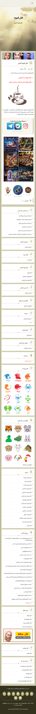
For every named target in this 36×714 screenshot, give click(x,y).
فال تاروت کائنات (27, 485)
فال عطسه (29, 653)
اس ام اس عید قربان (26, 227)
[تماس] (13, 694)
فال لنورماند (28, 673)
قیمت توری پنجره (27, 558)
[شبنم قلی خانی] (7, 56)
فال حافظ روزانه (27, 619)
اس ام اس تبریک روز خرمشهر (24, 230)
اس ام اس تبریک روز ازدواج (25, 223)
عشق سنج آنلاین (27, 348)
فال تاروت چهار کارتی (26, 496)
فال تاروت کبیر (27, 481)
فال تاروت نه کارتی (27, 507)
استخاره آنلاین (28, 247)
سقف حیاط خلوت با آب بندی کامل (23, 562)
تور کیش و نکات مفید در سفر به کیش (22, 588)
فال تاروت (29, 525)
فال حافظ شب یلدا (27, 623)
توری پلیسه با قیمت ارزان (25, 569)
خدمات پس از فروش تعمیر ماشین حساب (22, 543)
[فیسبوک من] (22, 694)
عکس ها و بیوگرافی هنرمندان (24, 681)
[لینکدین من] (15, 698)
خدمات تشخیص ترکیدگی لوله (24, 595)
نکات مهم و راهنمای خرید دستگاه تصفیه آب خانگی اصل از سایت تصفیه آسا (19, 539)
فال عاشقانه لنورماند (26, 670)
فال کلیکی (29, 335)
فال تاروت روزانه (27, 477)
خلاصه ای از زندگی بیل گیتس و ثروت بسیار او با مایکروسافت (17, 573)
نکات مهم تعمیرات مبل (26, 547)
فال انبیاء (29, 260)
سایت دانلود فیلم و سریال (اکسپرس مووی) (21, 599)
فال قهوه (18, 17)
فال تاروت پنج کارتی (26, 499)
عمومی (23, 200)
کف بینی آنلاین (28, 293)
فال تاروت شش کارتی (26, 503)
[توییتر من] (9, 694)
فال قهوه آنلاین (23, 63)
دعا (30, 322)
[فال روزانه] (11, 144)
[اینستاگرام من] (18, 694)
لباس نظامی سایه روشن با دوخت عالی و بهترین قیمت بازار (18, 566)
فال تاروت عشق (27, 514)
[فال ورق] (11, 174)
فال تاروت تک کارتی (26, 488)
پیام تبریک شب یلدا (26, 626)
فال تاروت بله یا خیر (26, 522)
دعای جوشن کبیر (27, 318)
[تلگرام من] (27, 694)
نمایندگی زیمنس (27, 591)
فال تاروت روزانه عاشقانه (25, 518)
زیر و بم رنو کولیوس (26, 551)
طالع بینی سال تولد (27, 464)
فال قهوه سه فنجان (27, 276)
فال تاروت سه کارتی (26, 492)
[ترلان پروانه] (18, 56)
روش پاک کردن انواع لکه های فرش (23, 580)
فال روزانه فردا (27, 677)
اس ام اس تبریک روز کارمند (25, 215)
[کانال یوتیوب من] (20, 698)
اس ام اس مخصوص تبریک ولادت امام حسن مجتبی (19, 234)
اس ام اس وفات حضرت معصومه (24, 219)
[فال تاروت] (26, 144)
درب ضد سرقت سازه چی (25, 555)
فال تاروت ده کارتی (26, 510)
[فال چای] (26, 174)
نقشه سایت (10, 709)
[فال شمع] (11, 159)
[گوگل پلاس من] (4, 694)
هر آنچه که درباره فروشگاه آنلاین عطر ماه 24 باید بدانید (18, 577)
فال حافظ (29, 615)
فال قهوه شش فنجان (26, 280)
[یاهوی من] (31, 694)
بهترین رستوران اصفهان (25, 584)
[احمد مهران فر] (29, 56)
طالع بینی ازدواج (27, 306)
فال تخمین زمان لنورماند (25, 666)
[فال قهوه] (26, 159)
